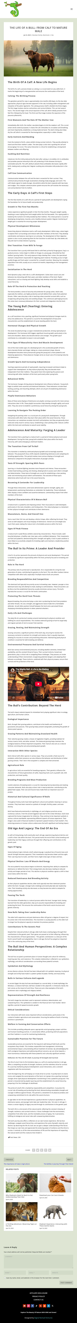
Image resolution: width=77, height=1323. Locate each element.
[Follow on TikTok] (36, 1305)
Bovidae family (37, 35)
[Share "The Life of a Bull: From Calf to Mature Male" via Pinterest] (46, 1150)
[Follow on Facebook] (32, 1305)
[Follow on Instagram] (28, 1305)
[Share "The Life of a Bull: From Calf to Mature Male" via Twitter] (38, 1150)
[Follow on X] (52, 1305)
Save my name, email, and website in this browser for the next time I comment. (32, 1278)
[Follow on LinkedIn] (48, 1305)
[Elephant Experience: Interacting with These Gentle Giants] (55, 1211)
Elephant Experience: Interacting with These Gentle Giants (53, 1225)
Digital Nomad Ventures (43, 1318)
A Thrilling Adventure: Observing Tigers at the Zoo (21, 1225)
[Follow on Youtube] (24, 1305)
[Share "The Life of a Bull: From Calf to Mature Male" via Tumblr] (42, 1150)
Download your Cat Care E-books (52, 1195)
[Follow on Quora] (40, 1305)
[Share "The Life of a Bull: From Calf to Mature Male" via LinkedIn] (50, 1150)
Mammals (46, 35)
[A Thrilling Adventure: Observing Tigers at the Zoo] (21, 1211)
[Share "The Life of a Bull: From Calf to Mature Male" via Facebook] (34, 1150)
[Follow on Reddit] (44, 1305)
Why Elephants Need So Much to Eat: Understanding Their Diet (19, 1196)
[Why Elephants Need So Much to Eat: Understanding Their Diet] (21, 1182)
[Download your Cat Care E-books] (55, 1182)
